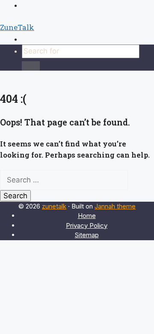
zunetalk (54, 206)
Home (87, 216)
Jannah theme (115, 206)
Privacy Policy (86, 225)
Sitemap (87, 235)
